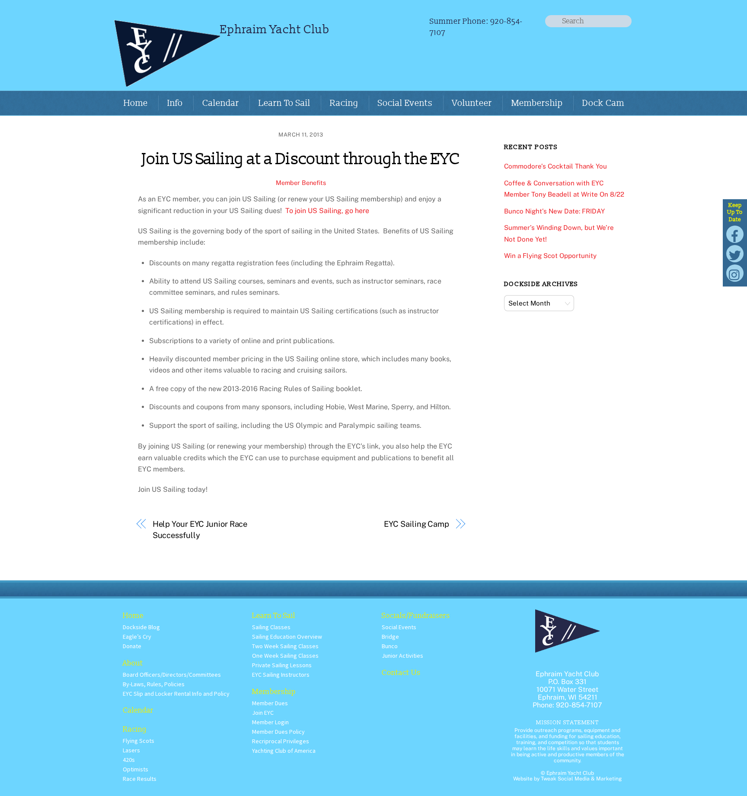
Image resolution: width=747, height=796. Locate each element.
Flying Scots (138, 741)
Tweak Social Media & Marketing (581, 779)
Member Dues (270, 703)
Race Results (139, 779)
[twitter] (735, 253)
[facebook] (735, 233)
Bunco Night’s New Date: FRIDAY (554, 211)
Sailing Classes (271, 627)
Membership (537, 103)
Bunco (390, 646)
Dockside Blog (141, 627)
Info (175, 103)
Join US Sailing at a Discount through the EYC (301, 159)
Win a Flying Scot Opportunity (550, 255)
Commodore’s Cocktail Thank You (555, 166)
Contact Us (401, 672)
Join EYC (263, 712)
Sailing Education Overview (287, 636)
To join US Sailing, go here (328, 211)
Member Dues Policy (278, 732)
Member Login (270, 722)
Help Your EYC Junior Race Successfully (200, 529)
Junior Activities (402, 655)
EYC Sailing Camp (416, 524)
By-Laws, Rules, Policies (154, 684)
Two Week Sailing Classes (285, 646)
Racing (344, 103)
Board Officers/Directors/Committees (172, 674)
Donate (132, 646)
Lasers (131, 750)
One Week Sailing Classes (285, 655)
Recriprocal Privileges (280, 741)
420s (129, 760)
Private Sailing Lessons (282, 665)
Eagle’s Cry (137, 636)
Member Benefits (301, 182)
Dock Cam (603, 103)
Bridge (390, 636)
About (133, 663)
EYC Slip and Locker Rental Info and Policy (176, 693)
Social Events (405, 103)
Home (136, 103)
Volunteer (472, 103)
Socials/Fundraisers (416, 615)
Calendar (220, 103)
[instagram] (735, 272)
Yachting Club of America (284, 751)
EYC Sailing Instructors (281, 674)
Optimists (135, 769)
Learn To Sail (284, 103)
